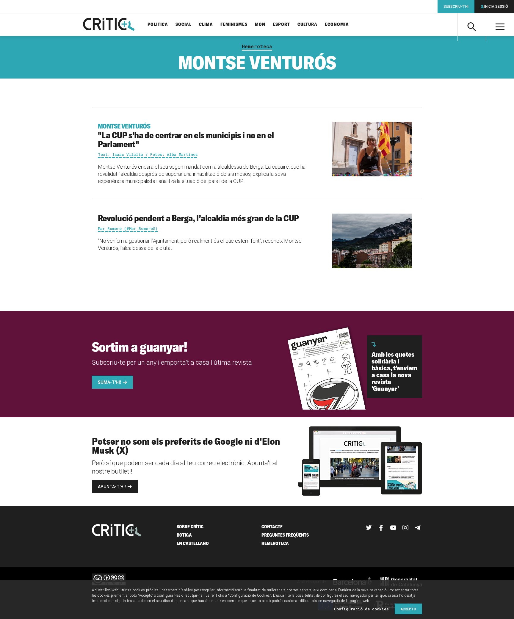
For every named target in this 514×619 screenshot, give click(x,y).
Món (260, 24)
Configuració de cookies (361, 609)
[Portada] (108, 25)
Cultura (307, 24)
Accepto (408, 609)
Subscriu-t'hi (456, 6)
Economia (337, 24)
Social (183, 24)
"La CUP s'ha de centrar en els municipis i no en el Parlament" (186, 135)
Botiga (184, 535)
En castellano (193, 543)
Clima (206, 24)
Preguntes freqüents (285, 535)
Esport (281, 24)
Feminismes (233, 24)
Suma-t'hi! (109, 382)
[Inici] (116, 530)
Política (158, 24)
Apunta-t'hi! (112, 486)
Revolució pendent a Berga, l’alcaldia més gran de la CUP (198, 218)
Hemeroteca (257, 46)
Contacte (272, 526)
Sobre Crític (190, 526)
